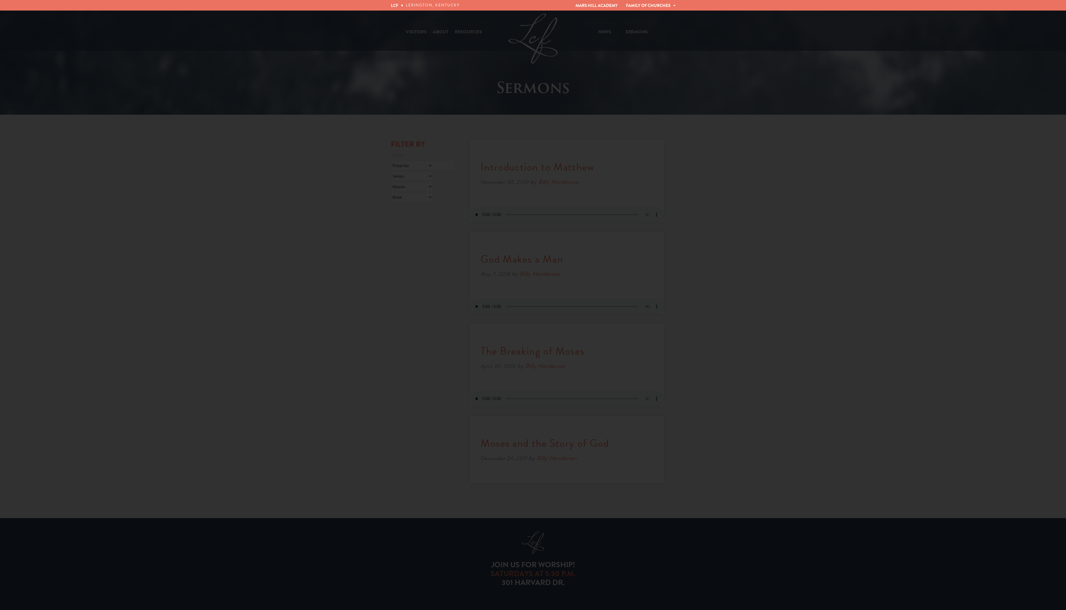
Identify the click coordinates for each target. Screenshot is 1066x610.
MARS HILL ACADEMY (596, 5)
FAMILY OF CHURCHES (648, 5)
